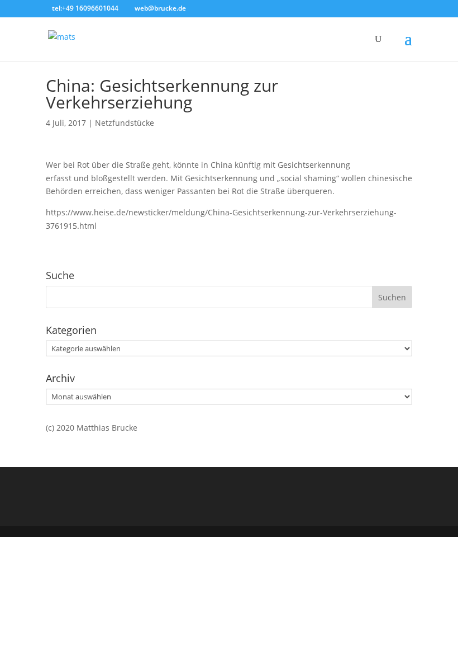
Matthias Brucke (107, 427)
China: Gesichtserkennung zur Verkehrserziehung (162, 94)
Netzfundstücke (124, 122)
